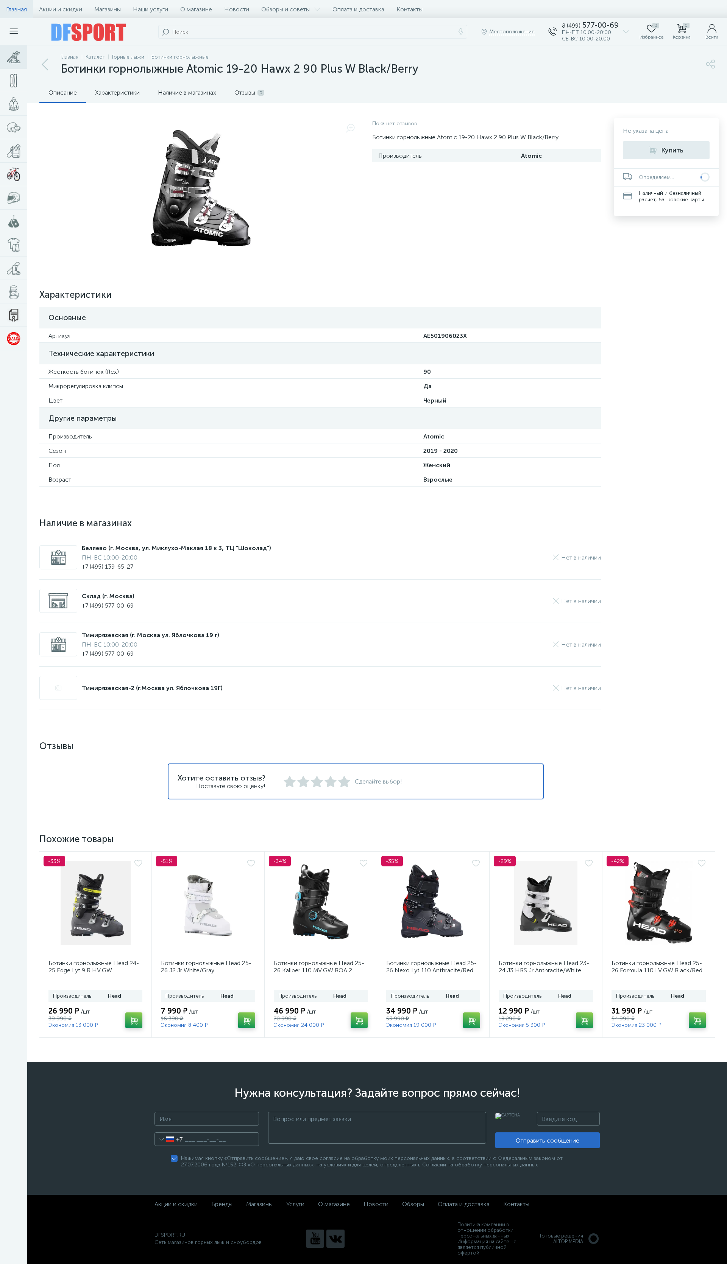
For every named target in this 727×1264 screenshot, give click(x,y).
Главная (16, 9)
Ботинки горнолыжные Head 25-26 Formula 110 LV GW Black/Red (657, 966)
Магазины (107, 9)
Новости (236, 9)
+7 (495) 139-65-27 (107, 566)
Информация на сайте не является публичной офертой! (486, 1247)
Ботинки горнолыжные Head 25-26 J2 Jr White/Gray (206, 966)
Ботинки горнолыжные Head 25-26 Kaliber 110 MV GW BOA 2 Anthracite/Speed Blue (319, 970)
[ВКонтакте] (335, 1239)
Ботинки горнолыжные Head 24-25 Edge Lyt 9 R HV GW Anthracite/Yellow (93, 970)
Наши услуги (150, 9)
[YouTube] (315, 1239)
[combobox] (169, 1139)
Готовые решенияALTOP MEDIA (561, 1238)
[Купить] (133, 1020)
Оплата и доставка (358, 9)
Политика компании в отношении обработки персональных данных (485, 1230)
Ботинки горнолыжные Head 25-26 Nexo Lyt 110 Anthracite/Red (431, 966)
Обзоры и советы (285, 9)
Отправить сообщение (547, 1140)
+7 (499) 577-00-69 (108, 605)
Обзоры (413, 1204)
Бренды (221, 1204)
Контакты (409, 9)
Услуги (295, 1204)
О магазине (196, 9)
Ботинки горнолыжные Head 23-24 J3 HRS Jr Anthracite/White (544, 966)
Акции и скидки (60, 9)
